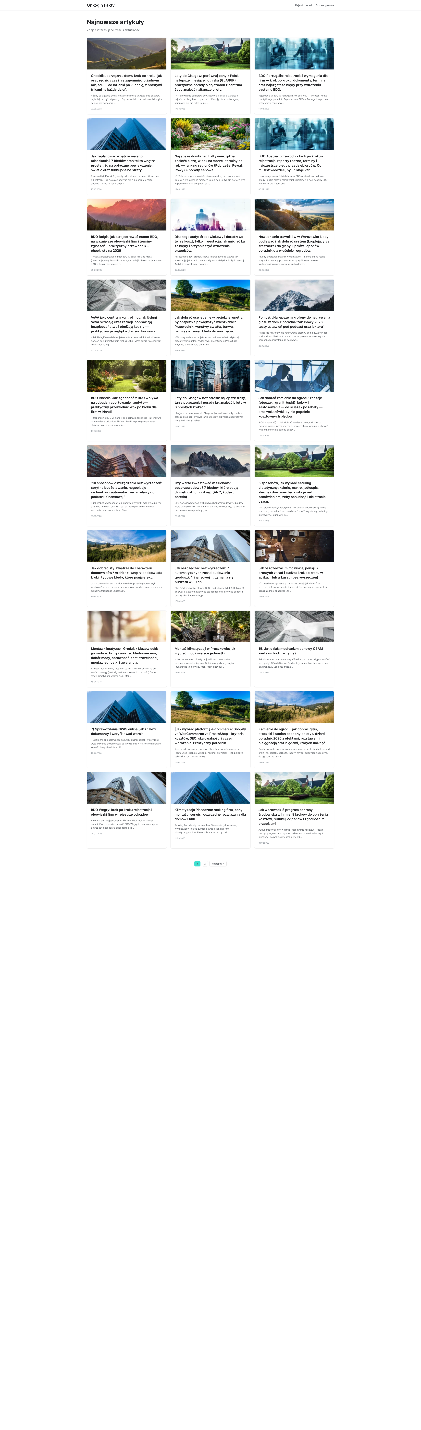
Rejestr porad (303, 5)
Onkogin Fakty (101, 5)
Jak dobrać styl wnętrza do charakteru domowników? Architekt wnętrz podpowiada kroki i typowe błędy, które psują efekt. (126, 572)
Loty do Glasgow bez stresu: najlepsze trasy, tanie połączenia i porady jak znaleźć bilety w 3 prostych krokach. (210, 402)
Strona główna (325, 5)
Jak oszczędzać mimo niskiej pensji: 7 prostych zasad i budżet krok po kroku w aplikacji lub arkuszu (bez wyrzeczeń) (291, 572)
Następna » (218, 863)
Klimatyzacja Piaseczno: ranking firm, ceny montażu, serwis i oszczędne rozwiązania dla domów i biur (210, 814)
